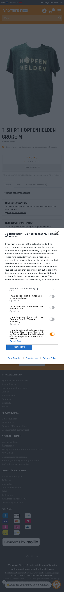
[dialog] (32, 296)
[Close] (58, 234)
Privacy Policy (49, 358)
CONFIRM (19, 347)
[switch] (52, 296)
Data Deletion (14, 358)
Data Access (32, 358)
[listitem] (32, 289)
